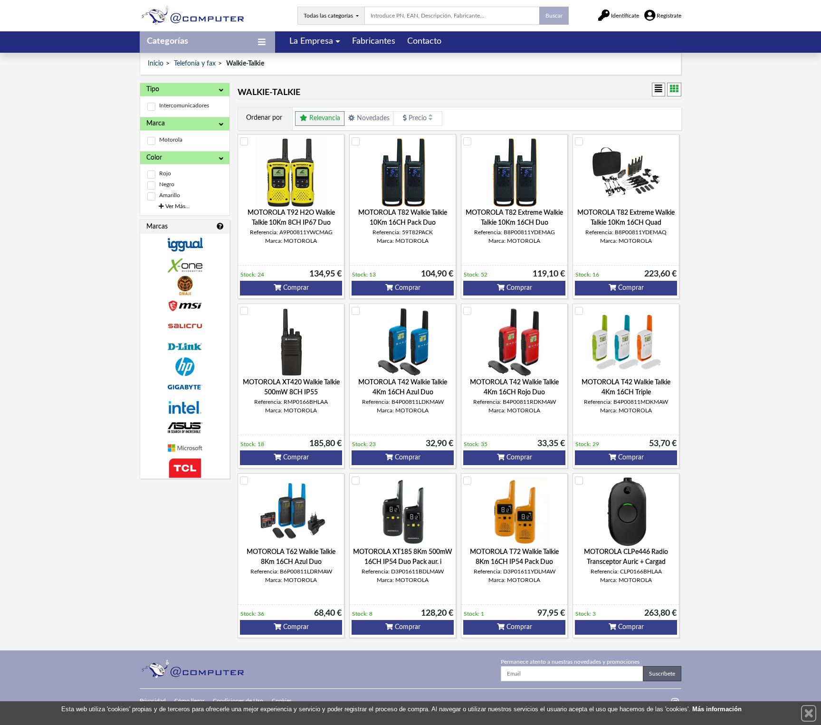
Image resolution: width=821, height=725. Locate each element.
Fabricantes (373, 41)
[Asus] (184, 428)
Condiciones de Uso (238, 701)
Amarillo (169, 195)
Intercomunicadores (184, 105)
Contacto (424, 41)
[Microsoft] (184, 448)
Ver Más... (177, 206)
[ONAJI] (184, 286)
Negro (166, 184)
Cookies (282, 701)
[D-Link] (184, 346)
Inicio (155, 63)
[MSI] (184, 306)
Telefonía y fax (195, 63)
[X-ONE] (184, 265)
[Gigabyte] (184, 387)
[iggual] (184, 244)
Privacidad (153, 701)
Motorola (170, 140)
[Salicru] (184, 326)
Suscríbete (662, 674)
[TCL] (184, 468)
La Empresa (311, 41)
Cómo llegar (189, 701)
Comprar (295, 288)
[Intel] (184, 407)
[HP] (184, 367)
